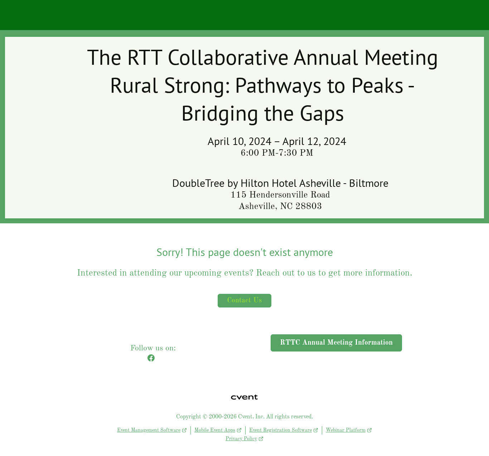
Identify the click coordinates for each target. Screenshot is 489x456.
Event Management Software (148, 430)
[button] (153, 361)
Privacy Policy (241, 438)
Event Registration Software (280, 430)
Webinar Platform (345, 430)
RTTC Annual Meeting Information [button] (336, 342)
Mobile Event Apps (214, 430)
